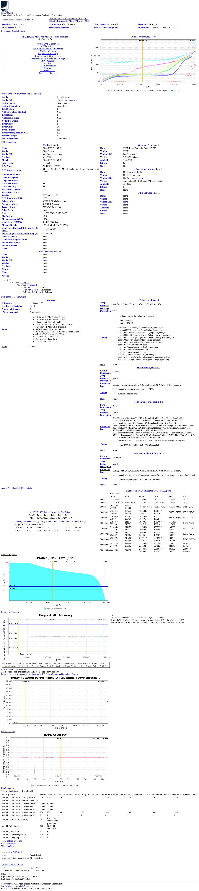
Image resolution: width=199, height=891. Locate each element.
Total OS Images (9, 136)
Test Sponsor (55, 24)
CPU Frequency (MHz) (12, 198)
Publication (143, 28)
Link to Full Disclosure (48, 73)
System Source (8, 103)
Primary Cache (9, 201)
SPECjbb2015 (7, 13)
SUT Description (47, 46)
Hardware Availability (59, 28)
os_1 (114, 310)
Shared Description (11, 242)
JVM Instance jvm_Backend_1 (148, 402)
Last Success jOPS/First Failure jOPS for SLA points (148, 491)
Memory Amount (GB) (12, 219)
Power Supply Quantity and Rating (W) (20, 233)
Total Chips (7, 124)
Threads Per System (11, 189)
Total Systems (8, 109)
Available (6, 157)
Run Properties (7, 788)
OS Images (7, 303)
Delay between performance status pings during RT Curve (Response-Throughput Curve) (39, 674)
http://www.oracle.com (133, 178)
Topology (48, 63)
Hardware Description (12, 306)
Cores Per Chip (9, 186)
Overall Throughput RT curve (143, 37)
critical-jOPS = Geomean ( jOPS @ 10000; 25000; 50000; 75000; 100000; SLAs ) (50, 521)
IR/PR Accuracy (48, 61)
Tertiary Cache (9, 207)
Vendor (5, 97)
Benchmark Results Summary (14, 31)
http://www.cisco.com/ (52, 154)
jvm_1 (115, 378)
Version (5, 195)
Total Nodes (7, 115)
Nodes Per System (10, 121)
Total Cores (7, 127)
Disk (4, 213)
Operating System (146, 145)
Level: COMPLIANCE (11, 852)
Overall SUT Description (48, 44)
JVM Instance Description (105, 378)
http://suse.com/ (129, 154)
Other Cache (8, 210)
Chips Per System (10, 180)
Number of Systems (11, 174)
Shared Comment (10, 245)
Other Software (145, 193)
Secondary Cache (10, 204)
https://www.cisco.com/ (67, 100)
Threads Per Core (10, 192)
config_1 (25, 282)
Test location (100, 24)
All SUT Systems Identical (14, 112)
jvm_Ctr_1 (32, 287)
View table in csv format (11, 841)
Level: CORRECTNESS (12, 865)
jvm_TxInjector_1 (35, 292)
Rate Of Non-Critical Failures (48, 56)
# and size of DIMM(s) (12, 222)
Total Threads (8, 130)
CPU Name (7, 166)
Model (5, 160)
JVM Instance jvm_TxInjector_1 (149, 453)
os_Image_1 (32, 285)
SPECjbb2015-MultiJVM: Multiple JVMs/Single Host (45, 37)
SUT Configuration (48, 66)
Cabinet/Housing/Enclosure (14, 239)
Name (4, 148)
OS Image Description (105, 309)
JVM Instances (104, 304)
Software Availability (103, 28)
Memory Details (9, 225)
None (45, 260)
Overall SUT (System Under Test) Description (21, 94)
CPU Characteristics (11, 170)
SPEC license (8, 28)
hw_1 (32, 306)
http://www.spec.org (9, 886)
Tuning (5, 329)
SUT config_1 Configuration (13, 297)
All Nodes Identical (10, 118)
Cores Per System (10, 183)
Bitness (5, 269)
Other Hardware (9, 236)
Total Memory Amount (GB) (15, 133)
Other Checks (7, 874)
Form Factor (8, 163)
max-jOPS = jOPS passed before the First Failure (50, 512)
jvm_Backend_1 (35, 290)
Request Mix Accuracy (48, 53)
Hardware (47, 145)
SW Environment (10, 139)
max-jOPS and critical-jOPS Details (47, 49)
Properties (48, 68)
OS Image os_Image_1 (148, 300)
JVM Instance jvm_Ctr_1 (148, 367)
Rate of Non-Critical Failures (13, 669)
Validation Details (47, 70)
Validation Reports (9, 846)
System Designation (11, 106)
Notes (4, 248)
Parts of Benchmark (105, 371)
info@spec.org (26, 886)
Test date (142, 24)
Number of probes (48, 51)
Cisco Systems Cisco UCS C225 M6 (17, 20)
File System (7, 216)
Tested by (6, 24)
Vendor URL (8, 100)
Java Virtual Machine (146, 169)
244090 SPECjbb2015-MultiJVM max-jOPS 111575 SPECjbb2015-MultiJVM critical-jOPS (69, 19)
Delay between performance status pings (48, 58)
